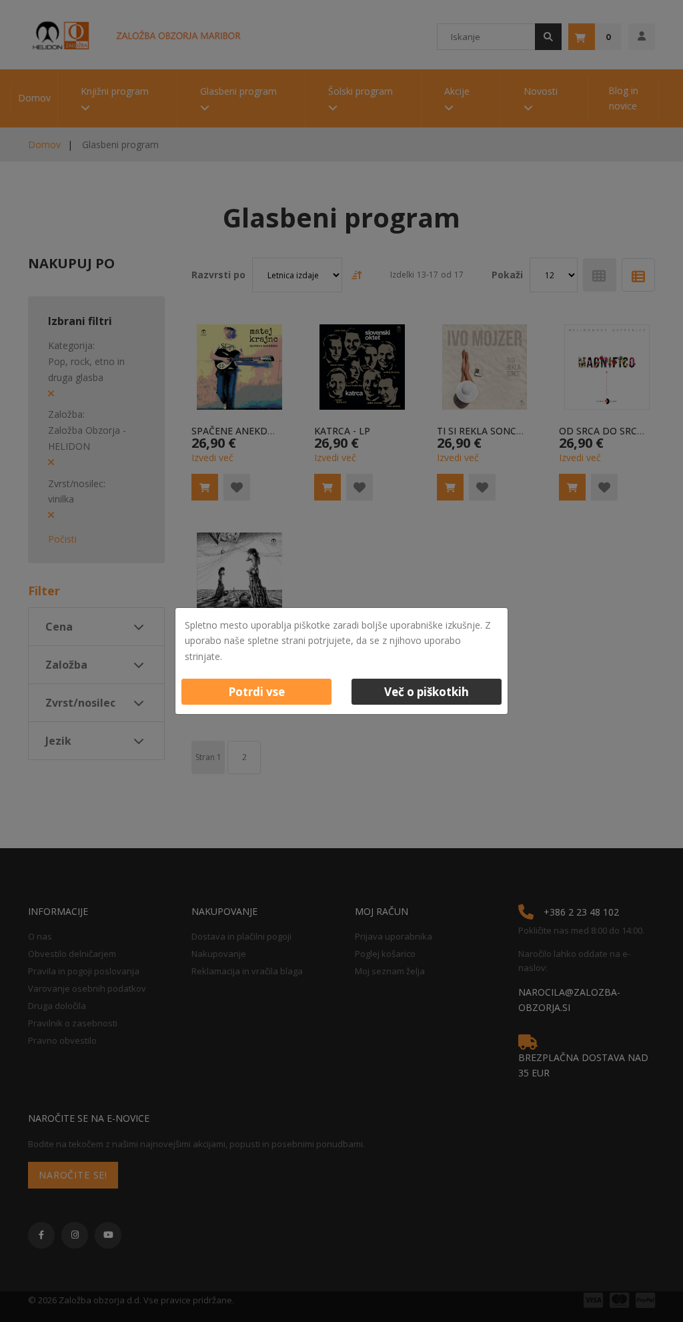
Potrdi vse (256, 691)
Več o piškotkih (426, 691)
